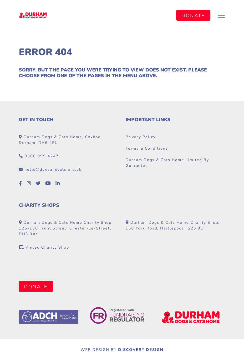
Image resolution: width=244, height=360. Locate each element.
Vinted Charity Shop (46, 247)
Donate (193, 15)
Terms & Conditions (147, 148)
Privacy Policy (141, 136)
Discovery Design (140, 349)
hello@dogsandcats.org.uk (53, 169)
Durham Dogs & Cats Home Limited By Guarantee (167, 162)
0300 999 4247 (42, 155)
